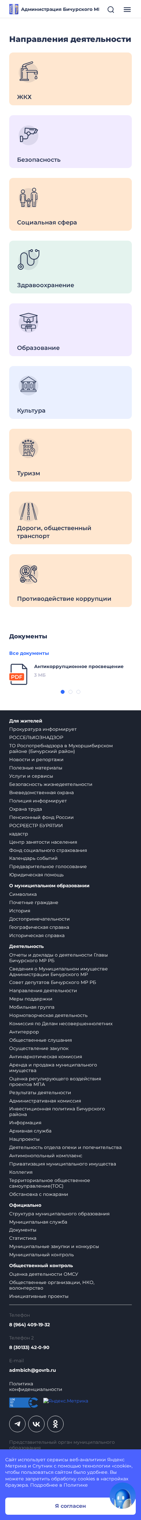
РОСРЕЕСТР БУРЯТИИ (36, 825)
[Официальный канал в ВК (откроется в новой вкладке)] (36, 1424)
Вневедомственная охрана (41, 792)
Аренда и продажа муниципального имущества (53, 1067)
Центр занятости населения (43, 842)
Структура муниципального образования (59, 1214)
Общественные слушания (40, 1040)
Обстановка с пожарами (38, 1194)
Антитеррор (24, 1032)
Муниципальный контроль (41, 1255)
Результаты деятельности (40, 1093)
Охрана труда (25, 809)
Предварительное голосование (48, 866)
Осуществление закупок (39, 1048)
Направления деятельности (43, 991)
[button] (63, 692)
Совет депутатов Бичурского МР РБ (52, 982)
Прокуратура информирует (43, 729)
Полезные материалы (35, 768)
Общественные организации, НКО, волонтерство (51, 1285)
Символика (23, 894)
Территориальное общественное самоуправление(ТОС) (49, 1183)
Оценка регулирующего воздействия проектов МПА (55, 1081)
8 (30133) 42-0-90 (29, 1347)
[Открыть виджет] (123, 1495)
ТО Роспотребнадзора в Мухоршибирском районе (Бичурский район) (61, 748)
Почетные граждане (33, 902)
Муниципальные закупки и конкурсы (54, 1246)
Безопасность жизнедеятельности (50, 784)
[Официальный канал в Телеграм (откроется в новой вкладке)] (17, 1424)
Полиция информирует (38, 801)
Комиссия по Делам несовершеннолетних (60, 1024)
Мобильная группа (31, 1007)
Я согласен (70, 1506)
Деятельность (26, 946)
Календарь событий (33, 858)
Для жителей (25, 721)
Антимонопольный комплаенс (45, 1156)
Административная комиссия (45, 1101)
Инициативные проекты (39, 1296)
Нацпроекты (24, 1139)
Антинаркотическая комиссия (45, 1057)
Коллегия (20, 1172)
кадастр (18, 834)
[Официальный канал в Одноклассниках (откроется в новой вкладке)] (55, 1424)
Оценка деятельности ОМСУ (43, 1274)
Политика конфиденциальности (35, 1386)
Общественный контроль (41, 1265)
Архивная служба (30, 1131)
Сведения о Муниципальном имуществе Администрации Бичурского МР (58, 971)
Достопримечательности (39, 919)
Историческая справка (37, 935)
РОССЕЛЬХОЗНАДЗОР (36, 737)
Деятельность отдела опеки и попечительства (65, 1147)
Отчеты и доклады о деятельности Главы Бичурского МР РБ (58, 957)
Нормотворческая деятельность (48, 1015)
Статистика (22, 1238)
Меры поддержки (30, 999)
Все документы (29, 653)
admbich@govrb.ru (32, 1370)
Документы (22, 1230)
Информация (25, 1123)
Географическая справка (39, 927)
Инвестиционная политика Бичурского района (57, 1111)
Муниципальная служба (38, 1222)
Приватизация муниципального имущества (62, 1164)
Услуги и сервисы (31, 776)
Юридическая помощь (36, 875)
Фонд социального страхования (48, 850)
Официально (25, 1205)
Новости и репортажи (36, 759)
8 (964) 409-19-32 (29, 1325)
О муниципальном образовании (49, 886)
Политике (76, 1485)
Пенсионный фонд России (41, 817)
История (19, 911)
